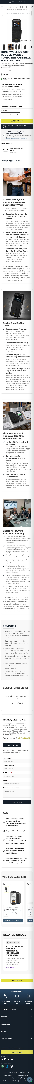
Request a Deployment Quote (16, 138)
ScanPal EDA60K (18, 96)
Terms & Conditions (22, 1075)
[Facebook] (5, 1059)
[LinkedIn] (8, 1059)
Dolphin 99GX (6, 91)
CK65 (8, 89)
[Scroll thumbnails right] (31, 47)
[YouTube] (12, 1059)
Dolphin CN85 (6, 94)
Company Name (9, 765)
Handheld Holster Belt (16, 148)
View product (14, 152)
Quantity (4, 110)
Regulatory (21, 1078)
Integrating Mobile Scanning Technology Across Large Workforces (15, 951)
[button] (17, 161)
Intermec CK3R (17, 94)
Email (5, 780)
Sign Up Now (17, 1052)
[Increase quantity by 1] (17, 114)
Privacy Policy (8, 1075)
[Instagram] (2, 1059)
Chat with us (12, 745)
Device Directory (25, 1081)
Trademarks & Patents (9, 1081)
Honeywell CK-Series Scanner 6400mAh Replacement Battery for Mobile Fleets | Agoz (13, 910)
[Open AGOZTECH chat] (29, 1079)
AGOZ (5, 914)
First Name (7, 758)
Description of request (11, 788)
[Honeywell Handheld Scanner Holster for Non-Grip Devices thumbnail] (4, 47)
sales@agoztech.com (14, 752)
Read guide (11, 967)
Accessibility (10, 1078)
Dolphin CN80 (16, 91)
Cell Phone (7, 773)
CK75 (13, 89)
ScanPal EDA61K (7, 99)
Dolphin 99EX (21, 89)
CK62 (3, 89)
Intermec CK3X (6, 96)
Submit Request (17, 802)
